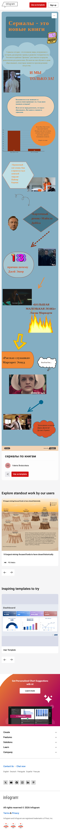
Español (29, 772)
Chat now (21, 766)
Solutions (7, 742)
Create (6, 732)
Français (36, 772)
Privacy (15, 813)
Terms (6, 813)
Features (7, 737)
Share (7, 448)
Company (8, 752)
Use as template (38, 5)
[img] (14, 141)
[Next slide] (11, 572)
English (6, 772)
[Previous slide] (5, 572)
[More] (54, 15)
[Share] (7, 474)
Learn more (30, 691)
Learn (6, 747)
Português (21, 772)
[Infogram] (10, 5)
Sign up (53, 5)
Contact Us (8, 766)
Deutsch (13, 772)
